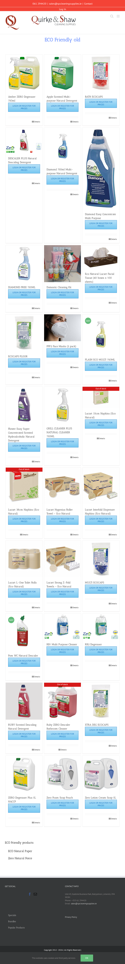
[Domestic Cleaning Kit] (62, 263)
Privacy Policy (71, 917)
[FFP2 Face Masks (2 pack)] (62, 327)
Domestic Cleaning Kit (59, 287)
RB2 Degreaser (93, 644)
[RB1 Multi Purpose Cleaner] (62, 626)
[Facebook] (29, 894)
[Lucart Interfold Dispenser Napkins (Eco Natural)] (101, 486)
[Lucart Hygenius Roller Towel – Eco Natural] (62, 486)
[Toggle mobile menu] (118, 16)
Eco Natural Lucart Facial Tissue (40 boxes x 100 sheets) (99, 277)
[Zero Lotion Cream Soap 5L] (101, 774)
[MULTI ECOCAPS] (101, 559)
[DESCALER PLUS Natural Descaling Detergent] (24, 140)
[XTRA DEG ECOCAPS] (101, 701)
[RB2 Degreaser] (101, 626)
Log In (62, 9)
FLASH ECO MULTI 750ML (100, 359)
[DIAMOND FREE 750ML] (24, 263)
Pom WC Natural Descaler (23, 655)
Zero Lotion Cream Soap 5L (100, 797)
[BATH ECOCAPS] (101, 73)
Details (37, 121)
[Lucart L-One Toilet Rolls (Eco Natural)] (24, 559)
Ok (86, 958)
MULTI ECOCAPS (94, 582)
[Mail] (35, 894)
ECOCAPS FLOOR (18, 356)
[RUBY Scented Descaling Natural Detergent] (24, 701)
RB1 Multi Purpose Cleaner (62, 644)
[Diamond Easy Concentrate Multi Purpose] (101, 168)
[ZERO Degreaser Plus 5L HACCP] (24, 774)
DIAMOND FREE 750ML (21, 287)
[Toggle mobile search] (111, 16)
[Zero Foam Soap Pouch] (62, 774)
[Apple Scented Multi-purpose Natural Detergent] (62, 73)
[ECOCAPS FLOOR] (24, 332)
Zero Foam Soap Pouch (60, 797)
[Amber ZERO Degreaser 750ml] (24, 73)
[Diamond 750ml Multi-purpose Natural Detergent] (62, 146)
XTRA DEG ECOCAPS (96, 724)
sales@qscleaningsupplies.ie (65, 3)
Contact (88, 3)
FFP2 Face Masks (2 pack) (61, 346)
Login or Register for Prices (24, 107)
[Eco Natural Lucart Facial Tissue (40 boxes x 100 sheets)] (101, 257)
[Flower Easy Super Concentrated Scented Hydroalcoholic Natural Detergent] (24, 405)
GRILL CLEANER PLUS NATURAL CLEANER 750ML (59, 432)
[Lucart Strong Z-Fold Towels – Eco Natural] (62, 559)
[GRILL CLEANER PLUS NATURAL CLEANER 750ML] (62, 405)
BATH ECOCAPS (94, 96)
